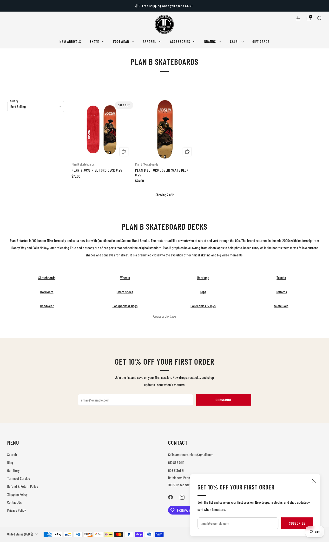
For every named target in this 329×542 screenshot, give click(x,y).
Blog (10, 462)
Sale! (234, 41)
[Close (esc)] (313, 480)
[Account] (298, 18)
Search (12, 454)
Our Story (13, 470)
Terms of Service (18, 478)
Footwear (121, 41)
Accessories (180, 41)
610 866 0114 (176, 462)
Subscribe (297, 523)
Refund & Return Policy (22, 486)
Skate (94, 41)
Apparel (149, 41)
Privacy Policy (16, 510)
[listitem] (164, 6)
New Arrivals (70, 41)
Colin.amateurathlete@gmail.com (190, 454)
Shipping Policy (17, 494)
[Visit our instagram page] (182, 497)
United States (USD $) (20, 534)
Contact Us (14, 502)
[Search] (319, 18)
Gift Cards (261, 41)
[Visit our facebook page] (170, 497)
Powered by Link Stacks (164, 316)
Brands (210, 41)
